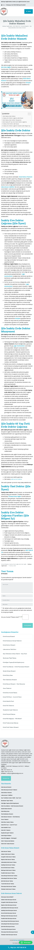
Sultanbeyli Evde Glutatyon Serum (10, 924)
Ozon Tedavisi (7, 688)
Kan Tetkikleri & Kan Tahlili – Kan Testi (15, 653)
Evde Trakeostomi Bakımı (10, 723)
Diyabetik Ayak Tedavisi (10, 710)
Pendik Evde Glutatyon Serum (8, 918)
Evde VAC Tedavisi (8, 705)
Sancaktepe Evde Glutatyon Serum (10, 921)
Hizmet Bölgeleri (5, 564)
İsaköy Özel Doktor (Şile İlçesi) (11, 124)
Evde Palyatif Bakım (9, 714)
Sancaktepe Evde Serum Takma (9, 875)
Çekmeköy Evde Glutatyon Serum (9, 907)
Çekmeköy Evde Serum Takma (8, 862)
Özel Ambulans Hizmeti (10, 679)
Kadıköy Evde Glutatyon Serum (9, 910)
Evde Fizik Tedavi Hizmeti (11, 727)
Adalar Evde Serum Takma (7, 854)
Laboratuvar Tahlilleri (9, 649)
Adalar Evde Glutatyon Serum (8, 899)
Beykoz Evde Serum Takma (8, 859)
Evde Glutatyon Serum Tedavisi (12, 641)
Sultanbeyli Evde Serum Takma (9, 878)
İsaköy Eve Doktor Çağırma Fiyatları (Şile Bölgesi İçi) (16, 126)
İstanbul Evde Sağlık (14, 564)
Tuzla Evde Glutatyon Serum (8, 929)
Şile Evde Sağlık (22, 564)
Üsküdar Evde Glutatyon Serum (9, 934)
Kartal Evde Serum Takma (7, 867)
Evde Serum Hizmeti (9, 636)
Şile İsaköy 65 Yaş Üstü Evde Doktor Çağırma (15, 122)
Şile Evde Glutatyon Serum (8, 926)
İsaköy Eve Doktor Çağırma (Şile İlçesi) (13, 118)
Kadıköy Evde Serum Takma (8, 865)
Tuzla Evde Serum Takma (7, 883)
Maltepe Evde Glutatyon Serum (9, 915)
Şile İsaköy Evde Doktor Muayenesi (12, 120)
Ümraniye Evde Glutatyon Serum (9, 932)
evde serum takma (16, 479)
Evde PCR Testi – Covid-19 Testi (12, 697)
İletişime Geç (6, 778)
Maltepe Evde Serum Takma (8, 870)
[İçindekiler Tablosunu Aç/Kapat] (28, 114)
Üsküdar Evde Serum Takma (8, 889)
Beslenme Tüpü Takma (9, 658)
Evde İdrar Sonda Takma (10, 692)
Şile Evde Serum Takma (7, 881)
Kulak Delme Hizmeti (9, 671)
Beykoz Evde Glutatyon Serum (8, 905)
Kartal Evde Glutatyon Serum (8, 913)
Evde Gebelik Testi (8, 701)
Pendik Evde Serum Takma (8, 873)
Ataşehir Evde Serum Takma (8, 857)
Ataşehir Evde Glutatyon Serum (9, 902)
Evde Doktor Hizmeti (9, 645)
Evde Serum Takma (6, 851)
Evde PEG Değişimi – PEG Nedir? (12, 718)
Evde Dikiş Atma (8, 675)
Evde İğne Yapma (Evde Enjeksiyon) (13, 662)
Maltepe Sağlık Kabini (18, 940)
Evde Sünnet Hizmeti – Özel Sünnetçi (14, 684)
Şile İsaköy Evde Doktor (9, 116)
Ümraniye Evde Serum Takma (8, 886)
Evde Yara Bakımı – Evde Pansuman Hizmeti (16, 666)
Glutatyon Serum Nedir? (7, 897)
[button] (25, 942)
